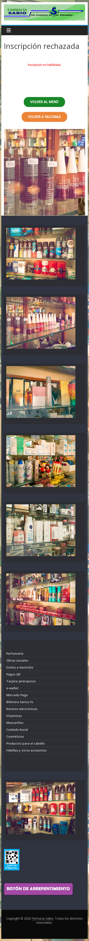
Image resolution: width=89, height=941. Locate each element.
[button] (44, 102)
